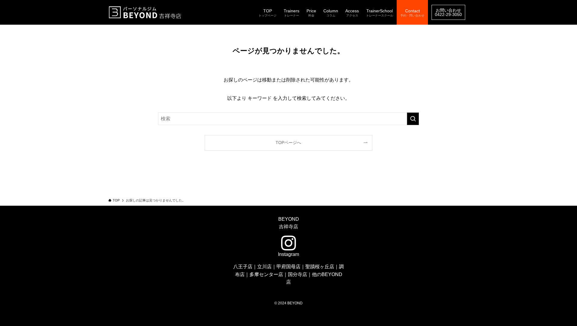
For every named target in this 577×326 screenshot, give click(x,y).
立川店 (264, 266)
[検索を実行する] (413, 118)
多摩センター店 (266, 274)
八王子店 (242, 266)
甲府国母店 (288, 266)
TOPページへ (288, 142)
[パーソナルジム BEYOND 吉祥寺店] (145, 12)
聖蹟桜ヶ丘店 (319, 266)
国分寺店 (297, 274)
